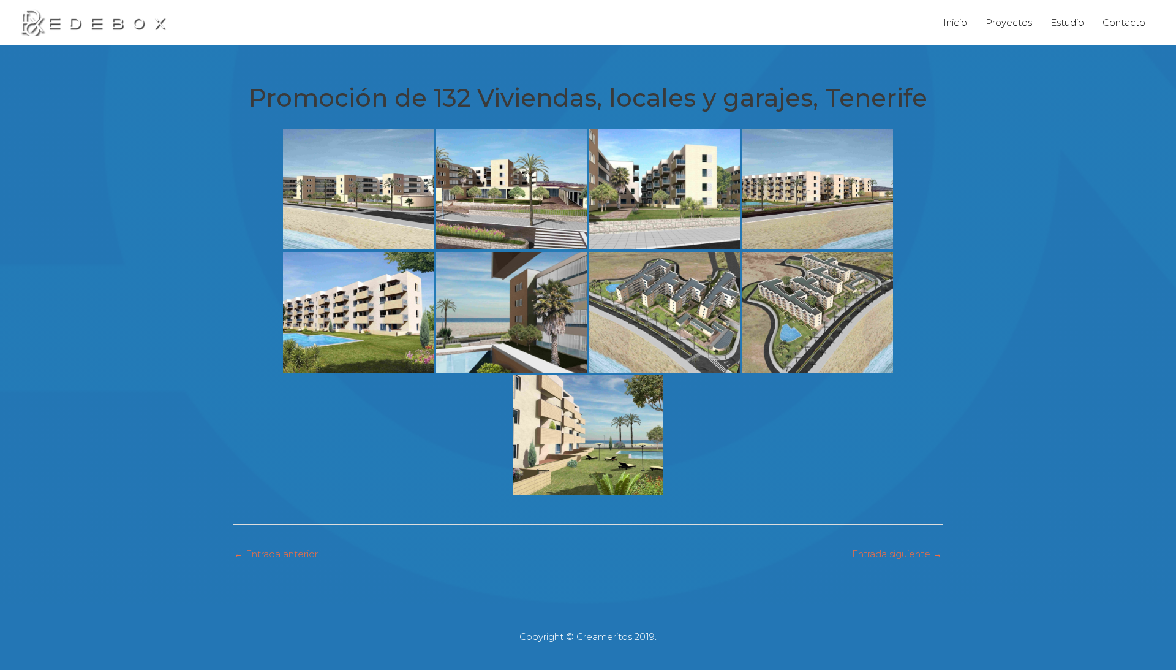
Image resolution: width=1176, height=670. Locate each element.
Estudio (1067, 22)
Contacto (1123, 22)
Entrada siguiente (897, 554)
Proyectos (1009, 22)
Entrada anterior (276, 554)
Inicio (955, 22)
